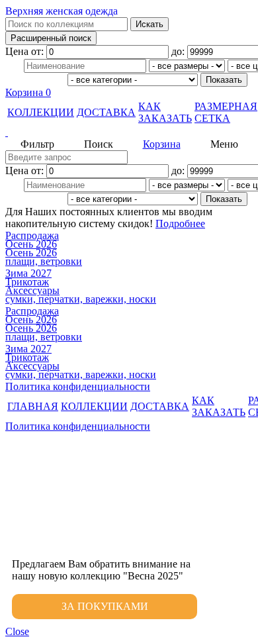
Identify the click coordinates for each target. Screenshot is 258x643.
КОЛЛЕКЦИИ (40, 112)
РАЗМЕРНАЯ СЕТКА (225, 112)
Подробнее (180, 223)
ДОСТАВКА (106, 112)
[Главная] (129, 132)
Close (17, 631)
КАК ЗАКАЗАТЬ (165, 112)
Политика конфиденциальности (77, 386)
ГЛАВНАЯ (32, 406)
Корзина (28, 92)
